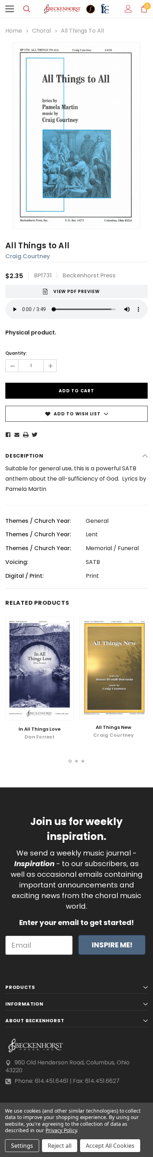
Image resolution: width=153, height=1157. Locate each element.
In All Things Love (39, 729)
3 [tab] (82, 761)
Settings (22, 1146)
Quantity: (16, 353)
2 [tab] (76, 761)
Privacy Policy (61, 1130)
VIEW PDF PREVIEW (76, 291)
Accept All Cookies (110, 1146)
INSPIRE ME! (112, 945)
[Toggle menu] (9, 9)
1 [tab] (70, 761)
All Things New (113, 727)
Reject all (60, 1146)
